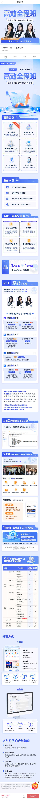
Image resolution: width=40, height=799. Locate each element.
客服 (24, 797)
